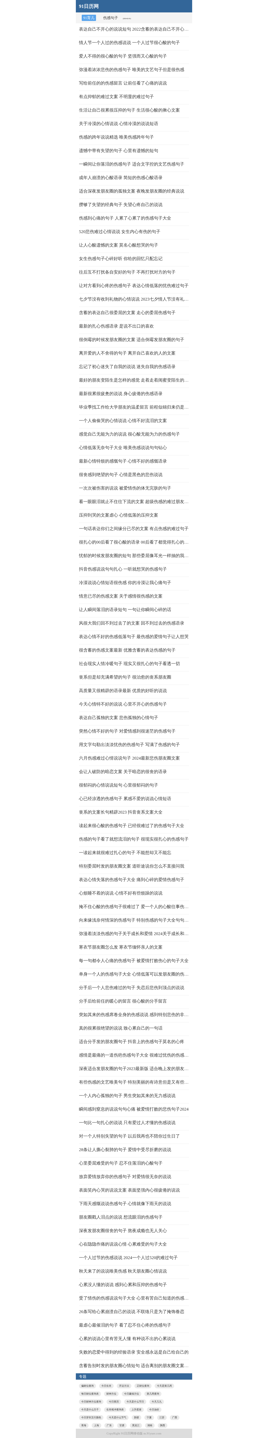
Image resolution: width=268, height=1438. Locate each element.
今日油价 (154, 1409)
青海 (83, 1425)
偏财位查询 (87, 1385)
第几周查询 (153, 1393)
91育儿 (88, 18)
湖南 (149, 1425)
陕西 (162, 1425)
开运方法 (124, 1385)
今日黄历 (114, 1401)
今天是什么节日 (135, 1401)
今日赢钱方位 (131, 1393)
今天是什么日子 (90, 1409)
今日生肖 (106, 1385)
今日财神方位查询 (91, 1401)
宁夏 (149, 1417)
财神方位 (111, 1393)
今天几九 (157, 1401)
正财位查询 (143, 1385)
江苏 (161, 1417)
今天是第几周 (164, 1385)
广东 (109, 1425)
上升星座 (136, 1409)
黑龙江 (136, 1425)
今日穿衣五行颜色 (91, 1417)
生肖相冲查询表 (115, 1409)
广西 (174, 1417)
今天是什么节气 (117, 1417)
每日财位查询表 (90, 1393)
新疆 (136, 1417)
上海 (96, 1425)
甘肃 (121, 1425)
